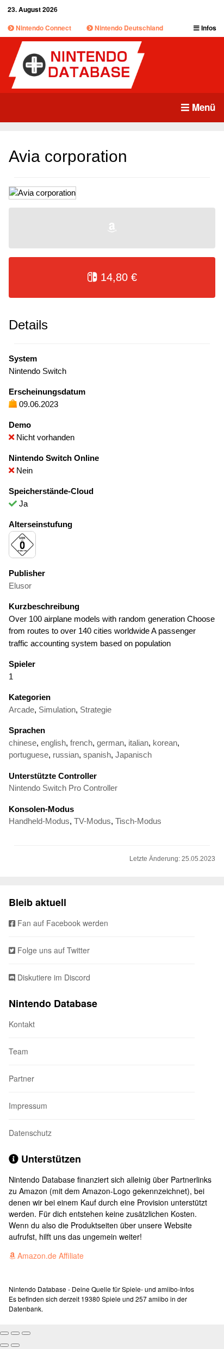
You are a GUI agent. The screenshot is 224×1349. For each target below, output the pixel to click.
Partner (21, 1078)
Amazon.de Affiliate (49, 1255)
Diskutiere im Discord (52, 977)
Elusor (20, 585)
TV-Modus (92, 821)
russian (66, 754)
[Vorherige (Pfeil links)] (4, 1345)
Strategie (95, 709)
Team (18, 1051)
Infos (208, 28)
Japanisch (133, 754)
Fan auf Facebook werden (61, 922)
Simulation (57, 709)
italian (138, 742)
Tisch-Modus (138, 821)
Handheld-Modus (39, 821)
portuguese (28, 754)
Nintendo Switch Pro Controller (63, 787)
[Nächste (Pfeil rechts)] (15, 1345)
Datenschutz (30, 1132)
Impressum (28, 1105)
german (110, 742)
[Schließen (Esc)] (4, 1333)
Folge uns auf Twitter (52, 950)
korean (165, 742)
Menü (202, 107)
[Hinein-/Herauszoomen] (26, 1333)
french (81, 742)
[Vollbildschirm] (15, 1333)
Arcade (21, 709)
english (53, 742)
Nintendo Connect (42, 28)
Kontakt (22, 1024)
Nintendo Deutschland (128, 28)
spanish (97, 754)
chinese (22, 742)
